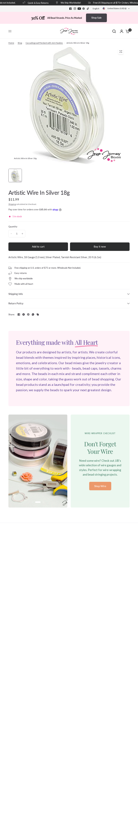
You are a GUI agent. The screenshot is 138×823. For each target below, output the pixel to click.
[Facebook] (70, 8)
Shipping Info (15, 293)
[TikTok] (88, 8)
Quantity (12, 226)
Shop (20, 43)
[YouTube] (79, 8)
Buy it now (100, 246)
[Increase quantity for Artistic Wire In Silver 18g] (22, 233)
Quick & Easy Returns (35, 3)
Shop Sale (96, 17)
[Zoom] (120, 51)
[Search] (114, 31)
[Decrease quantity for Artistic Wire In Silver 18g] (11, 233)
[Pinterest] (83, 8)
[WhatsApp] (33, 314)
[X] (24, 314)
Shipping (12, 204)
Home (11, 43)
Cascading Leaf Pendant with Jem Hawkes (44, 43)
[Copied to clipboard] (38, 314)
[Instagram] (75, 8)
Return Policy (15, 303)
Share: (11, 314)
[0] (127, 31)
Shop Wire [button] (100, 486)
